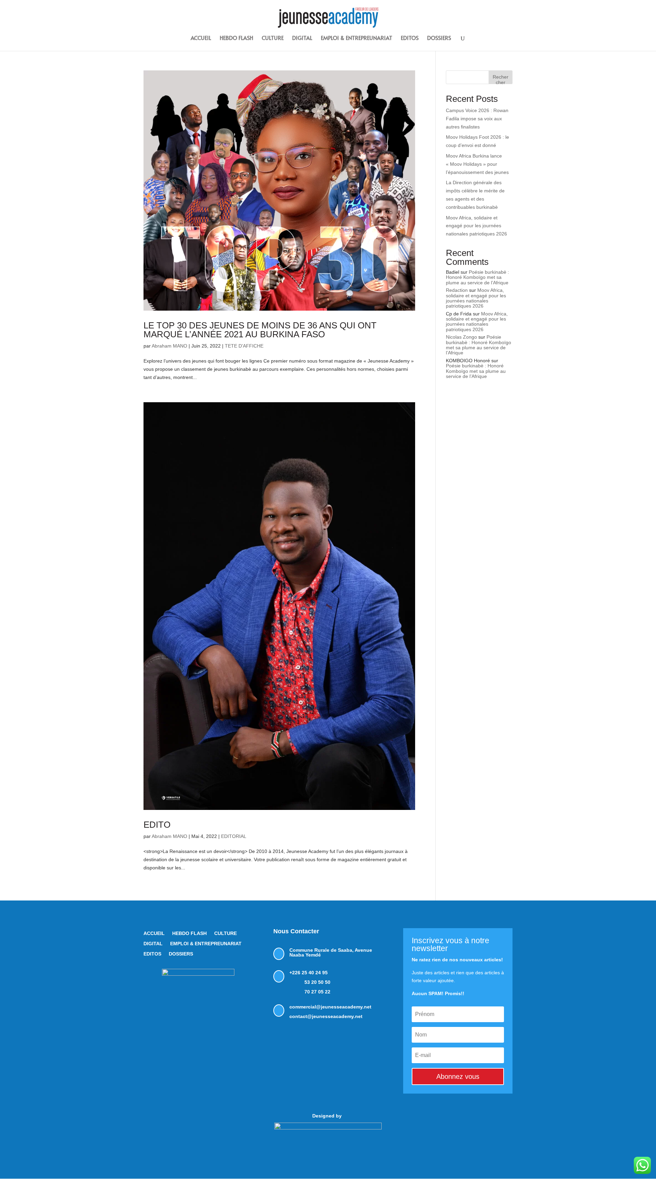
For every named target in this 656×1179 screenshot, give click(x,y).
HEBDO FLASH (236, 38)
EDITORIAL (233, 836)
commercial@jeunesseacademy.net (330, 1006)
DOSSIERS (439, 38)
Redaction (457, 290)
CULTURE (273, 38)
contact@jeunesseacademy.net (326, 1016)
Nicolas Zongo (461, 337)
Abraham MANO (169, 346)
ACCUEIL (201, 38)
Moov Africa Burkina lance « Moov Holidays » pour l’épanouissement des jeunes (477, 164)
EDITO (157, 824)
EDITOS (410, 38)
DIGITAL (302, 38)
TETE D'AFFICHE (244, 346)
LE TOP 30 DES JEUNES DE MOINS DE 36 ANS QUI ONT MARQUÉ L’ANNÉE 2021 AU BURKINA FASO (260, 329)
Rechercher (500, 79)
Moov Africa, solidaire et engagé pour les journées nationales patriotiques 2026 (476, 226)
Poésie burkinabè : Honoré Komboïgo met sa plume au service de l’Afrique (477, 277)
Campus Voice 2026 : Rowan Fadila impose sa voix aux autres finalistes (477, 119)
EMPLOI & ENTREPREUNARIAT (356, 38)
